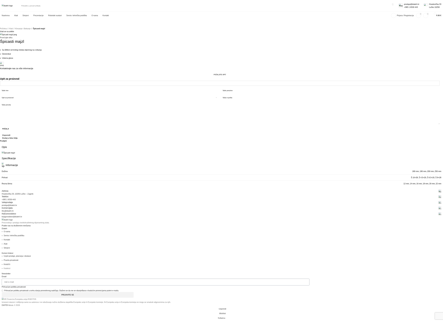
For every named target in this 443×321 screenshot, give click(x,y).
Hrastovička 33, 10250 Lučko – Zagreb (17, 194)
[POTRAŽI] (393, 4)
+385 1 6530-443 (9, 199)
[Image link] (7, 220)
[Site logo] (7, 6)
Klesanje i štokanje (23, 29)
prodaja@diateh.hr (411, 4)
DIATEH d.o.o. (7, 305)
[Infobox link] (221, 191)
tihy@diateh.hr (8, 211)
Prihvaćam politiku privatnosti (14, 287)
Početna (3, 29)
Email (4, 276)
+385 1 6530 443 (411, 7)
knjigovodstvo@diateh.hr (12, 217)
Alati (11, 29)
